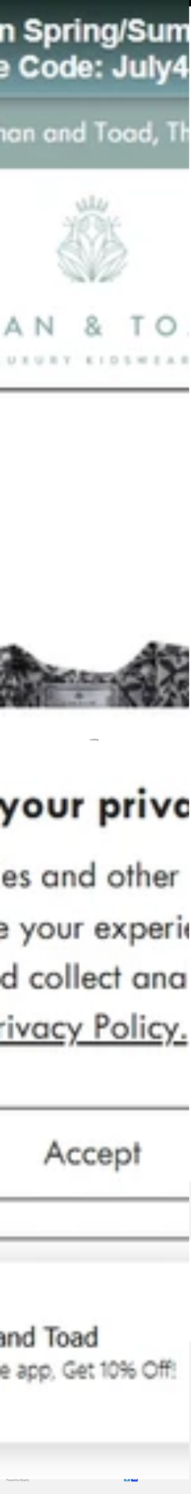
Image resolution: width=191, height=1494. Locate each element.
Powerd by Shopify (17, 1480)
